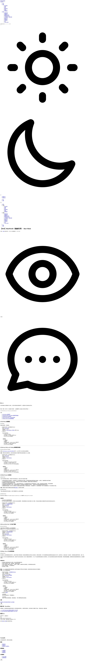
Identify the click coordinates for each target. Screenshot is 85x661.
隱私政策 (4, 652)
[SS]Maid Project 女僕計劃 (6, 416)
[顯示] (7, 592)
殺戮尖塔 (5, 19)
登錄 (3, 621)
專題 (3, 11)
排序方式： (2, 615)
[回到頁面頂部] (1, 660)
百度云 (13, 430)
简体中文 (4, 197)
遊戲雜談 (5, 10)
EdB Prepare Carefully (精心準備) (8, 451)
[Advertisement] (29, 629)
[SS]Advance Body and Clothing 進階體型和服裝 (10, 415)
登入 (3, 199)
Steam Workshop (9, 430)
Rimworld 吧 (7, 428)
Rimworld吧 (4, 656)
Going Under (6, 22)
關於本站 (4, 644)
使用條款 (4, 651)
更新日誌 (4, 645)
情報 (5, 9)
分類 (3, 4)
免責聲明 (4, 650)
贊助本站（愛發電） (5, 646)
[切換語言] (0, 194)
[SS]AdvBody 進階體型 (6, 414)
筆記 (5, 7)
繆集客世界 (4, 657)
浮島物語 (5, 20)
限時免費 (5, 8)
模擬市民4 (6, 12)
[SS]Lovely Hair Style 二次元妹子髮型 (8, 417)
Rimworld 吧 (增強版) (8, 575)
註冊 (3, 200)
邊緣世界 (5, 13)
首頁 (3, 3)
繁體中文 (4, 196)
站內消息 (5, 5)
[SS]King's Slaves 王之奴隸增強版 (8, 418)
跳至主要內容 (2, 0)
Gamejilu (1, 1)
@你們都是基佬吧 (9, 531)
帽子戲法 (16, 487)
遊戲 (5, 6)
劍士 (5, 21)
